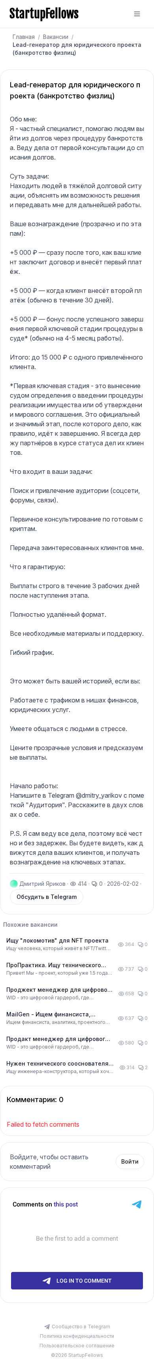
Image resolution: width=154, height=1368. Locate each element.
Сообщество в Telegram (81, 1327)
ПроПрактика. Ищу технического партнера (53, 965)
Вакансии (55, 36)
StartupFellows (44, 14)
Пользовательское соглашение (77, 1346)
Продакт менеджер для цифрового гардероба (57, 1039)
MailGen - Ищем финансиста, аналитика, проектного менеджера (58, 1014)
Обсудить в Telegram (47, 896)
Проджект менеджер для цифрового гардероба (59, 990)
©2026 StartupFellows (77, 1355)
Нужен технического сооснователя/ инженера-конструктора (58, 1064)
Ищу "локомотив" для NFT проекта (57, 940)
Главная (24, 36)
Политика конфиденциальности (77, 1336)
